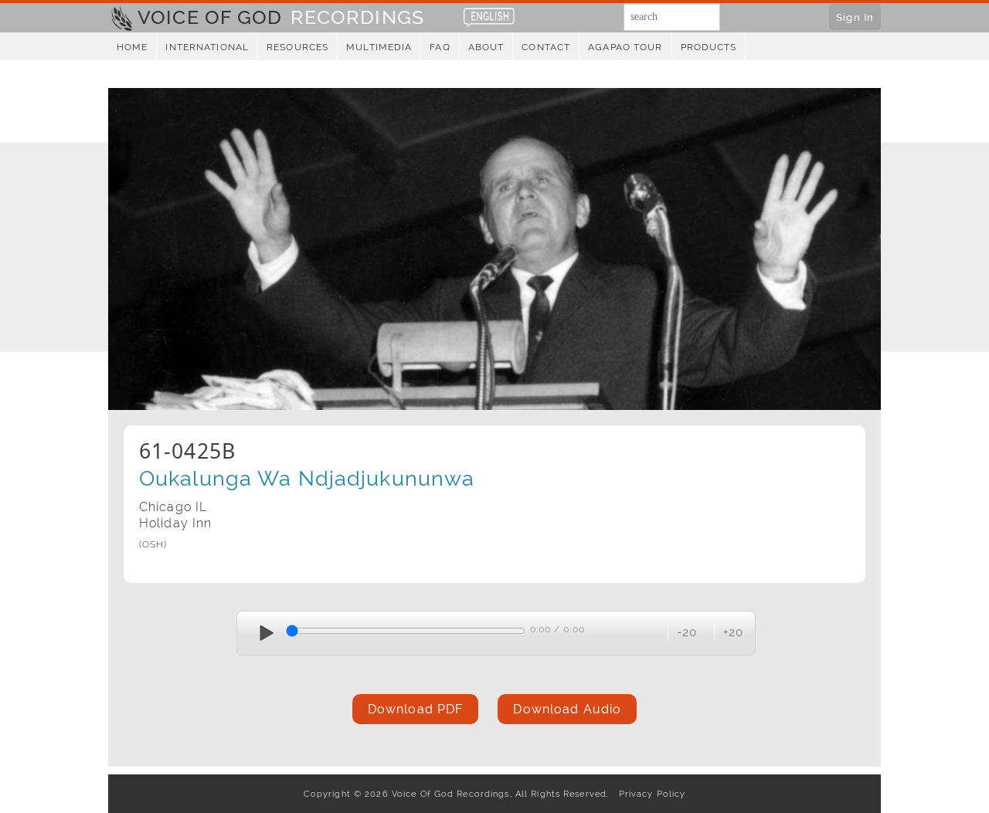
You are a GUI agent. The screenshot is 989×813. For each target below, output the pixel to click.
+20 (733, 632)
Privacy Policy (648, 793)
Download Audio (567, 709)
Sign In (855, 17)
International (207, 47)
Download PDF (415, 709)
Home (132, 47)
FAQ (440, 47)
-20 (687, 632)
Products (709, 47)
